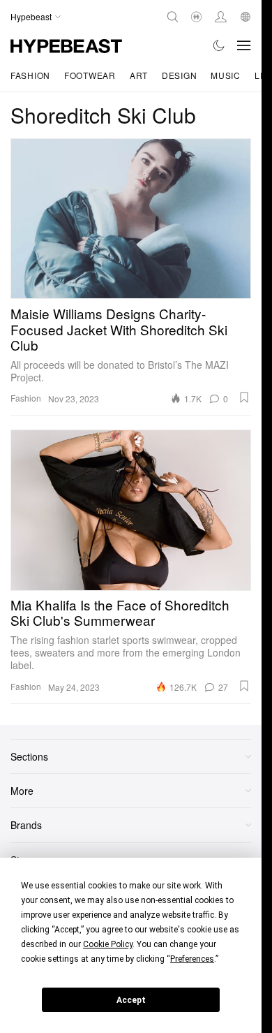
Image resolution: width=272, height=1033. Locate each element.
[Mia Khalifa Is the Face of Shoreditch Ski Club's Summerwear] (130, 510)
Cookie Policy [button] (108, 944)
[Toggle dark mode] (219, 45)
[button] (244, 397)
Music (226, 75)
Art (139, 75)
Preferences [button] (192, 959)
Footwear (90, 75)
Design (179, 75)
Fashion (30, 75)
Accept (131, 1000)
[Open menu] (244, 45)
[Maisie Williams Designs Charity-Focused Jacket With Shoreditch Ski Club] (130, 218)
